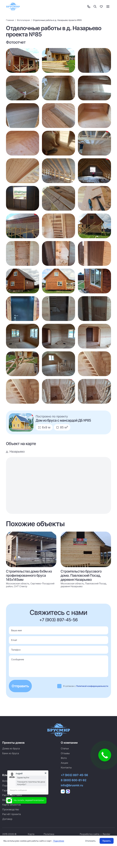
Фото (64, 758)
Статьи (65, 748)
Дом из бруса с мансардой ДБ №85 (63, 420)
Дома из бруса (11, 748)
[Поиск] (95, 6)
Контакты (66, 767)
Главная (10, 20)
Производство (10, 809)
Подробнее (58, 841)
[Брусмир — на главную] (13, 6)
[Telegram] (63, 791)
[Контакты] (89, 6)
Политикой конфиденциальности (92, 686)
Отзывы (65, 753)
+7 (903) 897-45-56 (58, 620)
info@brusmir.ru (72, 785)
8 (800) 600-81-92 (73, 780)
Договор (7, 819)
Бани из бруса (10, 753)
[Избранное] (101, 6)
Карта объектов (11, 804)
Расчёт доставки (12, 795)
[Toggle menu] (108, 6)
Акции (64, 762)
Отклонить (90, 841)
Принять (106, 841)
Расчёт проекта (11, 814)
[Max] (68, 791)
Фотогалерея (23, 20)
